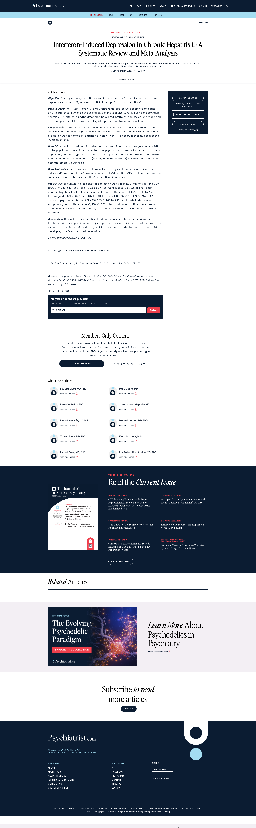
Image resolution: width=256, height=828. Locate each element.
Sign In (203, 6)
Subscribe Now (81, 363)
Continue (154, 310)
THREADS (116, 784)
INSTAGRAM (118, 776)
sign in (184, 103)
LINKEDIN (116, 780)
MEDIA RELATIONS (57, 776)
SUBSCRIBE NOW (160, 778)
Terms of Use (72, 809)
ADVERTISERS (54, 772)
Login (196, 130)
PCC (139, 6)
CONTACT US (55, 784)
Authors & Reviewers (183, 6)
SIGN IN (156, 763)
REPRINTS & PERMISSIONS (61, 780)
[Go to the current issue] (73, 549)
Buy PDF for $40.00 (188, 98)
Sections (157, 15)
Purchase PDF (97, 15)
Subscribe (216, 6)
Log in (141, 363)
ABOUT (51, 768)
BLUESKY (116, 788)
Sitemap (167, 812)
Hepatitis (203, 22)
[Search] (227, 6)
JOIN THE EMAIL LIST (162, 769)
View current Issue (121, 561)
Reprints (143, 15)
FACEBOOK (117, 772)
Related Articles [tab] (126, 80)
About (163, 6)
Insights (150, 6)
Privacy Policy (59, 809)
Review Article (119, 37)
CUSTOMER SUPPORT (59, 788)
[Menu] (27, 6)
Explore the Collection (158, 651)
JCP (131, 6)
